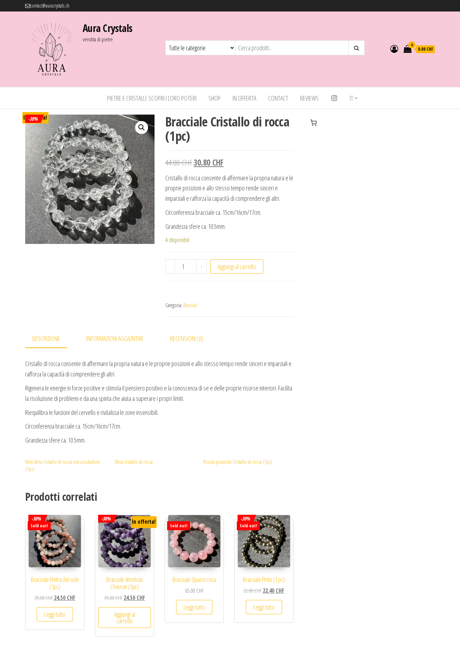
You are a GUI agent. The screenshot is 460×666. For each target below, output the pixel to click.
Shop (214, 98)
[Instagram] (334, 98)
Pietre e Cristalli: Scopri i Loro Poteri (152, 98)
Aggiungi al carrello (237, 266)
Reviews (309, 98)
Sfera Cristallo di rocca (133, 461)
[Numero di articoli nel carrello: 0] (313, 123)
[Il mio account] (394, 48)
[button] (141, 127)
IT (351, 98)
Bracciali (190, 305)
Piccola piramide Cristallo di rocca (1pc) (237, 461)
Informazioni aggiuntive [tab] (115, 338)
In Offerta (244, 98)
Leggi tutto (54, 614)
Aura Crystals (108, 28)
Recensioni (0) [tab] (186, 338)
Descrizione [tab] (46, 338)
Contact (278, 98)
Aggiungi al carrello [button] (124, 617)
